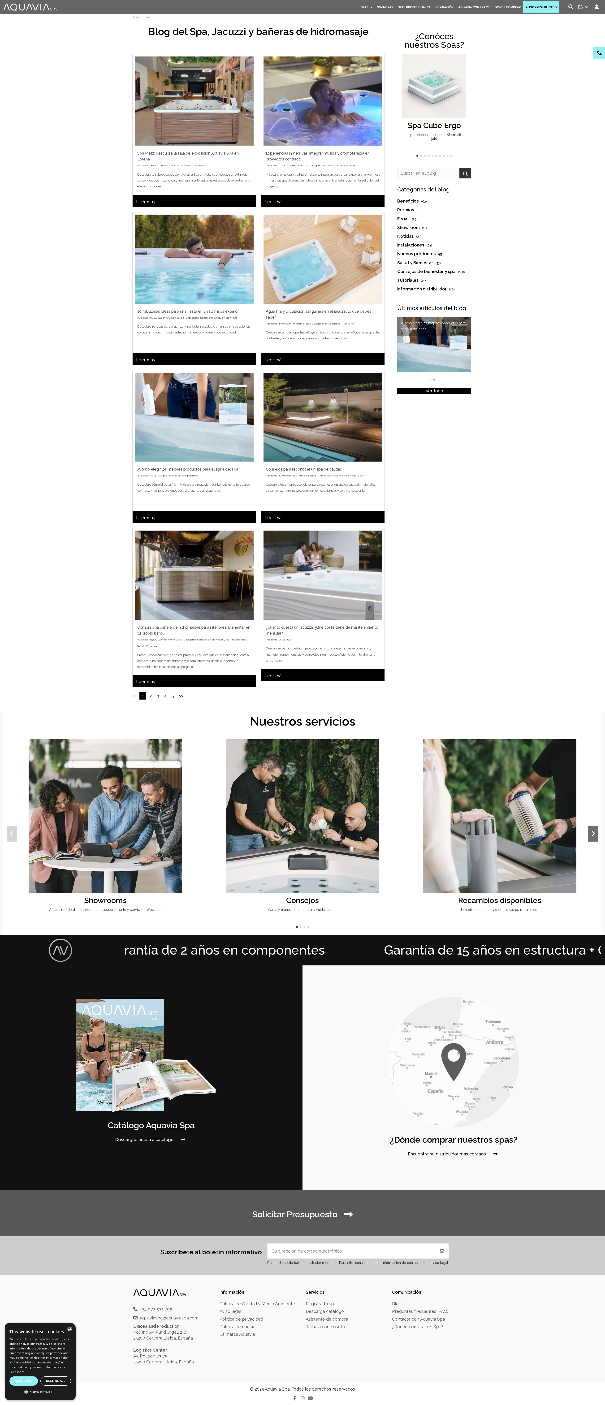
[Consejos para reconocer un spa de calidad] (323, 417)
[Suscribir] (442, 1251)
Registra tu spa (321, 1303)
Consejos (302, 900)
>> (181, 695)
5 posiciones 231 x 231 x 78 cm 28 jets (434, 137)
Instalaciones (207, 317)
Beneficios (329, 165)
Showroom (200, 165)
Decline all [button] (55, 1381)
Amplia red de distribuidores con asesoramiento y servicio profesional (105, 910)
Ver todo (434, 390)
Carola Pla (173, 165)
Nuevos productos (188, 475)
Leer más (145, 201)
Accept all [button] (24, 1381)
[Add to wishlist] (462, 62)
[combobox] (69, 1329)
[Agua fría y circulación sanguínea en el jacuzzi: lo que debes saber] (323, 259)
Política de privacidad (241, 1319)
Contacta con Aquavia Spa (418, 1319)
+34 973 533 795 (156, 1309)
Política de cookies (239, 1326)
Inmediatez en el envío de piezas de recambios (499, 910)
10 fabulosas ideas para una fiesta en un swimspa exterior (188, 311)
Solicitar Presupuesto (296, 1214)
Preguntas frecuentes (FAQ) (420, 1311)
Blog (396, 1303)
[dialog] (40, 1361)
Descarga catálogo (325, 1311)
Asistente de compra (327, 1319)
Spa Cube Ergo (434, 125)
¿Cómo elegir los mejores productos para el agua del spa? (188, 469)
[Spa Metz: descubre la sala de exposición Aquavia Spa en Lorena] (194, 101)
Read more (17, 1372)
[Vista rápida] (462, 71)
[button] (417, 156)
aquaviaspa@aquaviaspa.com (169, 1317)
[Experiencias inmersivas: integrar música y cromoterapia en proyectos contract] (323, 101)
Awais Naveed (175, 317)
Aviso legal (230, 1311)
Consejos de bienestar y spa (348, 475)
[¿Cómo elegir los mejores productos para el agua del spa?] (194, 417)
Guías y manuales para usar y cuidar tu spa (302, 910)
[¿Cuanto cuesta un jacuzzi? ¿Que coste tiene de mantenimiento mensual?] (323, 575)
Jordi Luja (302, 165)
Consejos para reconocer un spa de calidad (304, 469)
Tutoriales (348, 323)
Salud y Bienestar (347, 165)
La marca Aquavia (237, 1334)
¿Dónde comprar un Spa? (417, 1326)
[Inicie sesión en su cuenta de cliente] (597, 7)
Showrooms (105, 900)
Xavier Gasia (175, 639)
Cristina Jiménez (306, 475)
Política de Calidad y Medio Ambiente (257, 1303)
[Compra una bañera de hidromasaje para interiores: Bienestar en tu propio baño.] (194, 575)
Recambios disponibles (499, 900)
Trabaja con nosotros (327, 1326)
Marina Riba (303, 323)
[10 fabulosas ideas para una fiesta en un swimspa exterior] (194, 259)
